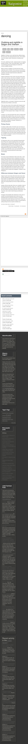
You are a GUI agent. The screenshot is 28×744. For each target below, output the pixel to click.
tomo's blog (11, 206)
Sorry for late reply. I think (7, 321)
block (7, 412)
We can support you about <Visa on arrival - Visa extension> (7, 646)
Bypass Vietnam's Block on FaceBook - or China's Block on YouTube (9, 446)
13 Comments (23, 206)
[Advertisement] (15, 18)
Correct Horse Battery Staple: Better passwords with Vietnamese (8, 478)
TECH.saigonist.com (6, 498)
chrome (4, 415)
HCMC (4, 49)
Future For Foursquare (7, 475)
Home (2, 33)
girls (4, 52)
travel (12, 419)
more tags (13, 422)
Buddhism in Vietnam (6, 467)
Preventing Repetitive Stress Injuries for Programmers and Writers (8, 608)
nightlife (8, 52)
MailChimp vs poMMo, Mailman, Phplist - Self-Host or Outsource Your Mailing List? (8, 568)
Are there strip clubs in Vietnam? (8, 204)
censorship (11, 412)
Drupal (5, 342)
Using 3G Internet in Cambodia (8, 553)
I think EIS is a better (6, 311)
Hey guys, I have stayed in (7, 324)
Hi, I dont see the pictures (7, 308)
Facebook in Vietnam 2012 (8, 463)
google (9, 417)
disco (21, 49)
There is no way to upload (7, 302)
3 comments (16, 206)
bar (8, 49)
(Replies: (9, 647)
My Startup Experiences (7, 513)
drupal (8, 415)
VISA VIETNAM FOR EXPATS (8, 655)
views (6, 420)
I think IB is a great (6, 327)
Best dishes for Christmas (7, 673)
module (8, 419)
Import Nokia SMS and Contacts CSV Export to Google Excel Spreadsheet (9, 470)
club (12, 49)
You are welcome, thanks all (8, 314)
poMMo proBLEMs (6, 593)
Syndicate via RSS (8, 269)
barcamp (4, 412)
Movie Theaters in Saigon (7, 473)
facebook (5, 417)
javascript (4, 419)
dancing (16, 49)
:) (2, 317)
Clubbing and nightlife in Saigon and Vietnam (11, 43)
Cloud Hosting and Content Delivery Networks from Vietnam (8, 454)
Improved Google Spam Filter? (8, 465)
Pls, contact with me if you (7, 305)
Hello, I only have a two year (8, 298)
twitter (3, 420)
